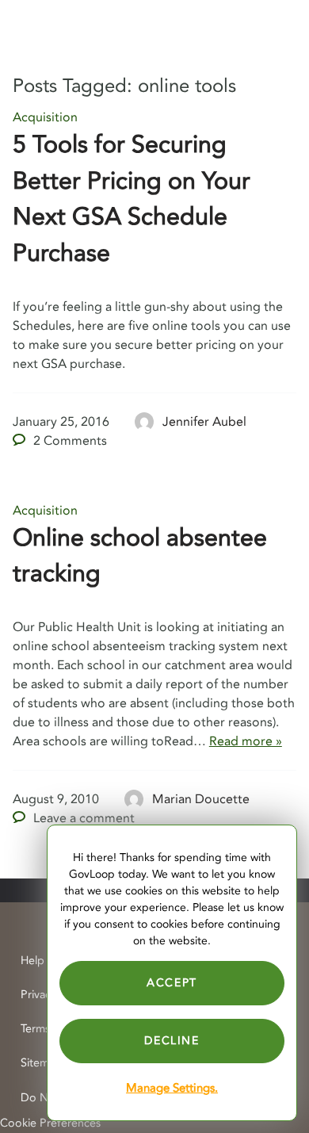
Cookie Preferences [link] (50, 1123)
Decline (171, 1040)
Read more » (245, 741)
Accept (172, 982)
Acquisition (45, 117)
